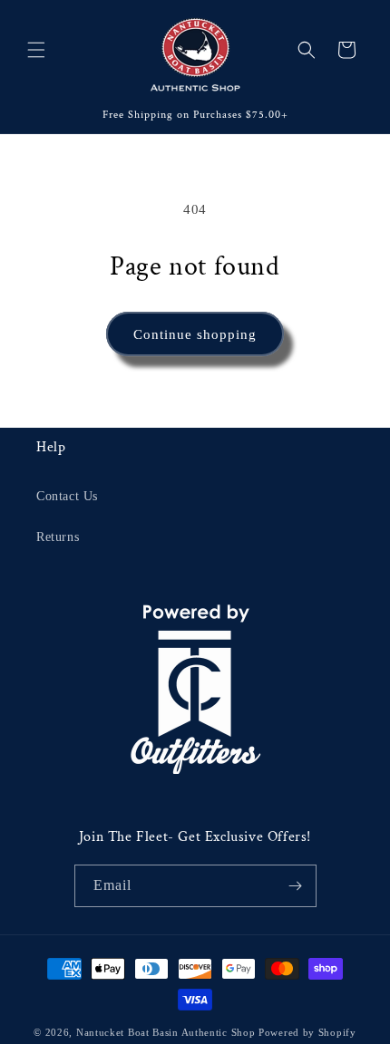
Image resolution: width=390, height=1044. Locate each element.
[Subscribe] (296, 886)
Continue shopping (195, 334)
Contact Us (67, 496)
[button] (36, 50)
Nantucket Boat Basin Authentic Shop (166, 1032)
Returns (57, 537)
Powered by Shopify (307, 1032)
